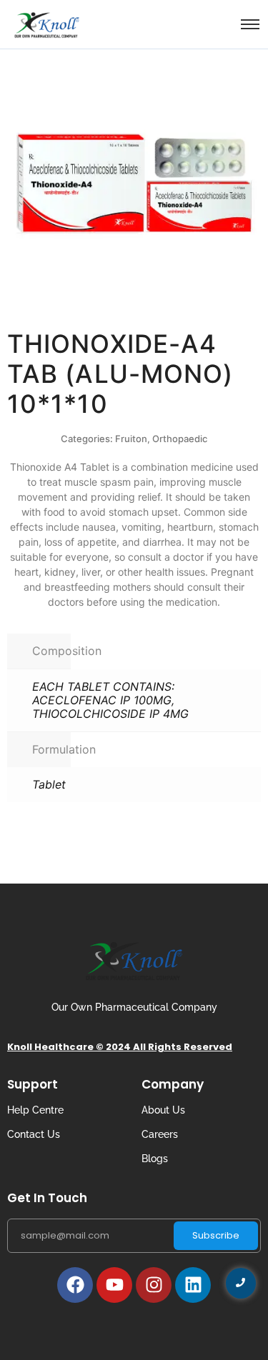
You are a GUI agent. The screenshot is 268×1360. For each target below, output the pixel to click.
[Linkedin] (193, 1285)
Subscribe (215, 1235)
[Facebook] (75, 1285)
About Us (163, 1110)
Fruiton (131, 438)
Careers (160, 1134)
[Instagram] (154, 1285)
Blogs (155, 1158)
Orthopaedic (179, 438)
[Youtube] (114, 1285)
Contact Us (33, 1134)
